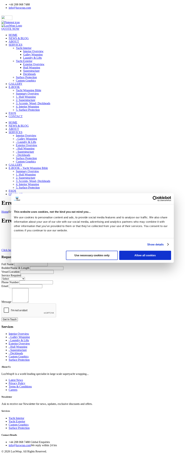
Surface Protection (26, 77)
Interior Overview (33, 51)
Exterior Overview (33, 64)
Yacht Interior (23, 48)
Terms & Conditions (20, 386)
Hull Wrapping (31, 67)
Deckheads (29, 74)
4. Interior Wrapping (27, 106)
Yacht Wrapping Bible (28, 90)
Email (4, 286)
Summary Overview (27, 93)
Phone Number (10, 282)
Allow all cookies (145, 255)
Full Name (7, 264)
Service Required (11, 275)
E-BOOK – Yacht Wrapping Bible (28, 168)
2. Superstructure (25, 100)
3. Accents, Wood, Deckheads (33, 103)
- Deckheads (23, 155)
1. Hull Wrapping (26, 96)
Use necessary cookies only (91, 255)
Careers (13, 389)
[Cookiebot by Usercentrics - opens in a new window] (155, 198)
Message (6, 301)
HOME (13, 35)
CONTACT (16, 116)
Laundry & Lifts (32, 57)
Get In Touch (9, 319)
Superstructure (31, 70)
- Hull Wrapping (25, 148)
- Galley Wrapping (26, 138)
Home (4, 211)
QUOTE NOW (10, 28)
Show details (155, 244)
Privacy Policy (17, 383)
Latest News (16, 380)
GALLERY (15, 83)
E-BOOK (14, 87)
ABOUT (14, 41)
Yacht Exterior (24, 61)
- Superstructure (25, 151)
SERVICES (15, 44)
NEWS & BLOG (19, 38)
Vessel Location (10, 271)
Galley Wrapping (33, 54)
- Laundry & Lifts (26, 142)
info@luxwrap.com (20, 7)
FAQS (12, 113)
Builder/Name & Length (15, 267)
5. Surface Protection (28, 109)
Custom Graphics (26, 80)
